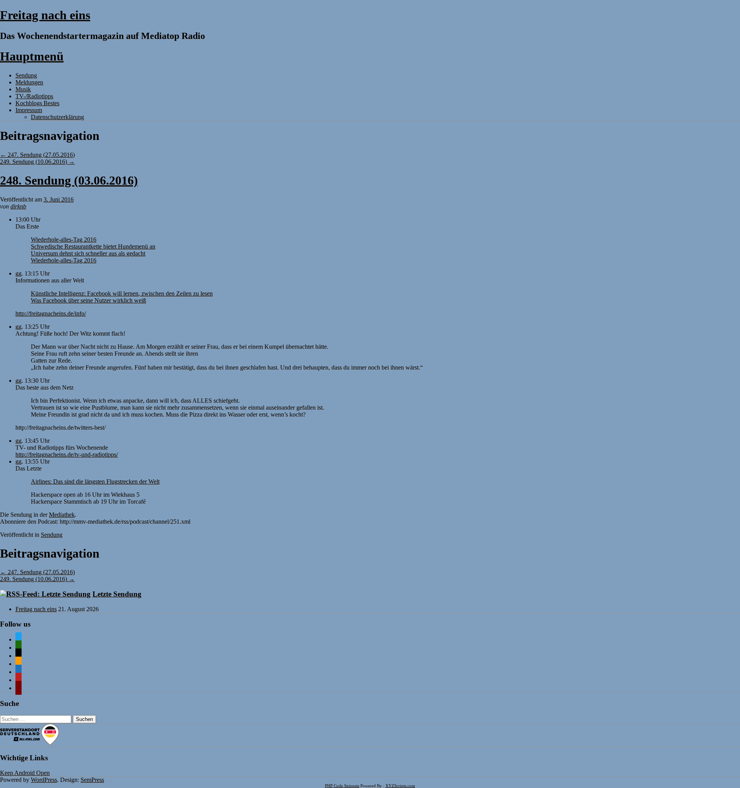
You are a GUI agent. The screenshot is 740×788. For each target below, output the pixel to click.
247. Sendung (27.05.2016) (37, 154)
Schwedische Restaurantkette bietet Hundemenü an (93, 246)
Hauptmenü (32, 56)
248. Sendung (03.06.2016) (69, 180)
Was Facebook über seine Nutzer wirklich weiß (88, 300)
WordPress (44, 779)
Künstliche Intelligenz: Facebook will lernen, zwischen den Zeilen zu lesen (122, 293)
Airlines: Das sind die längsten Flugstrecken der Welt (95, 481)
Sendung (26, 75)
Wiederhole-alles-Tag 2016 (63, 239)
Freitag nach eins (45, 15)
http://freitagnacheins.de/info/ (50, 313)
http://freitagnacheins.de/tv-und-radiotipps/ (66, 454)
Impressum (28, 110)
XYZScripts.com (400, 785)
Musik (23, 89)
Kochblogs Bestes (37, 103)
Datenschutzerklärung (57, 117)
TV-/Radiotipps (34, 96)
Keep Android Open (25, 773)
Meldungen (29, 82)
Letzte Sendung (116, 594)
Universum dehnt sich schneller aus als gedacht (88, 253)
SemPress (92, 779)
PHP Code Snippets (342, 785)
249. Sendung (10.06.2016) (37, 161)
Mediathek (62, 514)
